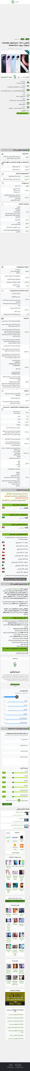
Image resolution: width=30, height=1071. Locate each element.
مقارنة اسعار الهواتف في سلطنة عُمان (16, 1031)
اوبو (8, 841)
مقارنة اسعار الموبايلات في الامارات (15, 1021)
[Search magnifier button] (23, 901)
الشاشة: (26, 781)
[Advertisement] (15, 21)
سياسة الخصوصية (10, 1067)
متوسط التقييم (24, 800)
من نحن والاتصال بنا (19, 1067)
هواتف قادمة (18, 1065)
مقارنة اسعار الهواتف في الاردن (16, 1024)
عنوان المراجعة (24, 751)
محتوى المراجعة (24, 757)
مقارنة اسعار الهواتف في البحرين (15, 1038)
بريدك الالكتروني (23, 745)
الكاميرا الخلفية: (24, 795)
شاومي (22, 39)
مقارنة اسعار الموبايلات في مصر (16, 1014)
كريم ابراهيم (17, 48)
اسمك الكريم (24, 739)
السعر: (26, 771)
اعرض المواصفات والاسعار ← (18, 815)
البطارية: (26, 785)
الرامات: (26, 776)
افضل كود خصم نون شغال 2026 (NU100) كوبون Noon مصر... (15, 999)
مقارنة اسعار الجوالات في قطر (16, 1035)
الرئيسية (27, 39)
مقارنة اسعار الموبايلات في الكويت (15, 1027)
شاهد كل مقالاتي (15, 684)
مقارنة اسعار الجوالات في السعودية (15, 1018)
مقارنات (10, 1065)
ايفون (21, 841)
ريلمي (15, 849)
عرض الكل (8, 833)
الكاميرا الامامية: (24, 790)
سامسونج (15, 841)
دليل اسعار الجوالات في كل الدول (15, 579)
